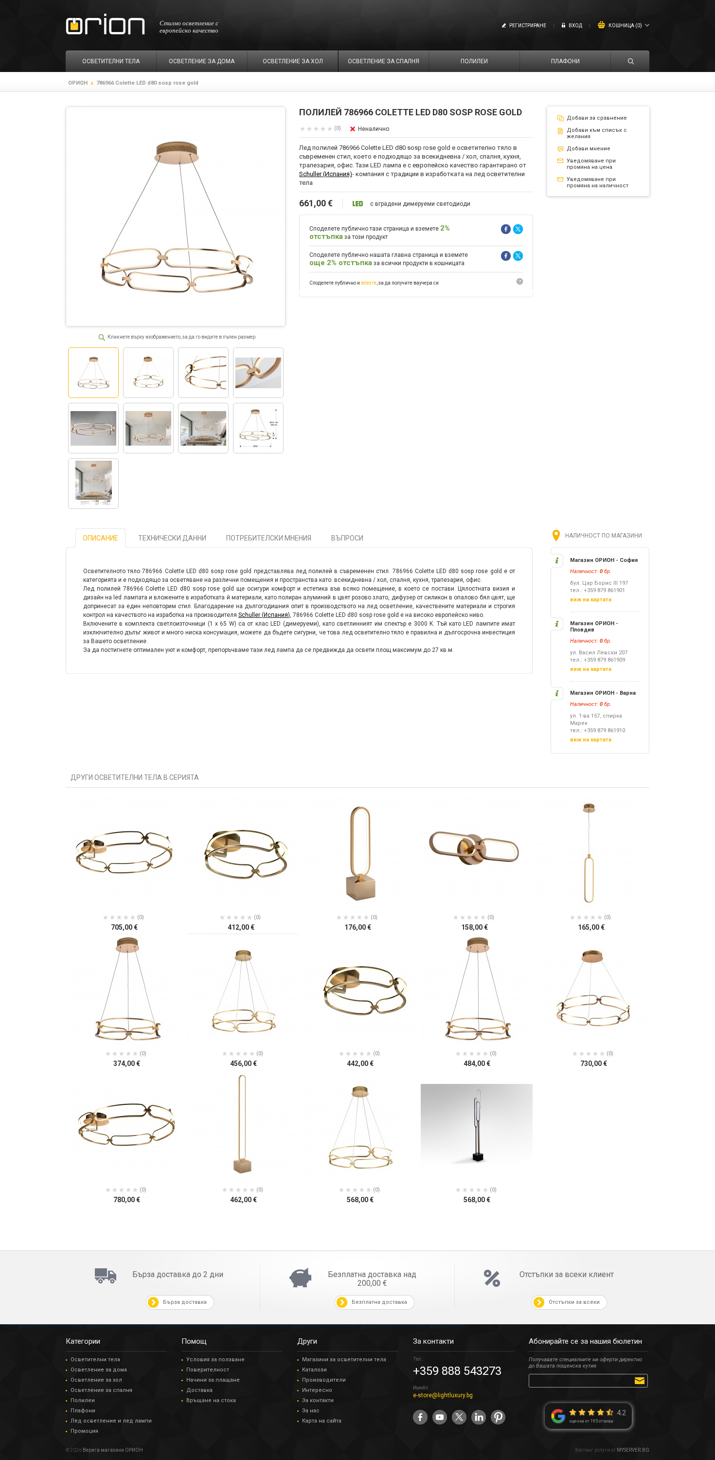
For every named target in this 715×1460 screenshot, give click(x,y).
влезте (368, 283)
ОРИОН (78, 83)
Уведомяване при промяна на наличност (597, 182)
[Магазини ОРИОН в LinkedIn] (478, 1417)
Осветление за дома (99, 1370)
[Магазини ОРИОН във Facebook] (420, 1417)
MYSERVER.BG (633, 1450)
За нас (311, 1410)
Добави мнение (588, 148)
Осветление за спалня (101, 1390)
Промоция (84, 1431)
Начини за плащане (213, 1380)
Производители (324, 1380)
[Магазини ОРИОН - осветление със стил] (105, 25)
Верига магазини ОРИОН (113, 1450)
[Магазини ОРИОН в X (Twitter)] (459, 1417)
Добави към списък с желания (597, 133)
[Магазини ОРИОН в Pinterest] (498, 1417)
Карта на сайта (321, 1421)
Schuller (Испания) (325, 174)
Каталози (314, 1370)
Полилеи (83, 1400)
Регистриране (527, 25)
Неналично (373, 129)
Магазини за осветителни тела (344, 1359)
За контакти (318, 1400)
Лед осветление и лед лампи (111, 1421)
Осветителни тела (95, 1359)
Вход (575, 25)
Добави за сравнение (597, 118)
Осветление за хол (96, 1380)
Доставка (199, 1390)
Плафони (83, 1410)
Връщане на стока (211, 1400)
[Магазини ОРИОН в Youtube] (439, 1417)
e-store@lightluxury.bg (443, 1395)
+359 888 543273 (457, 1371)
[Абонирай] (641, 1380)
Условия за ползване (215, 1359)
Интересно (317, 1390)
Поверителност (207, 1370)
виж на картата (590, 599)
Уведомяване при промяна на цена (591, 164)
